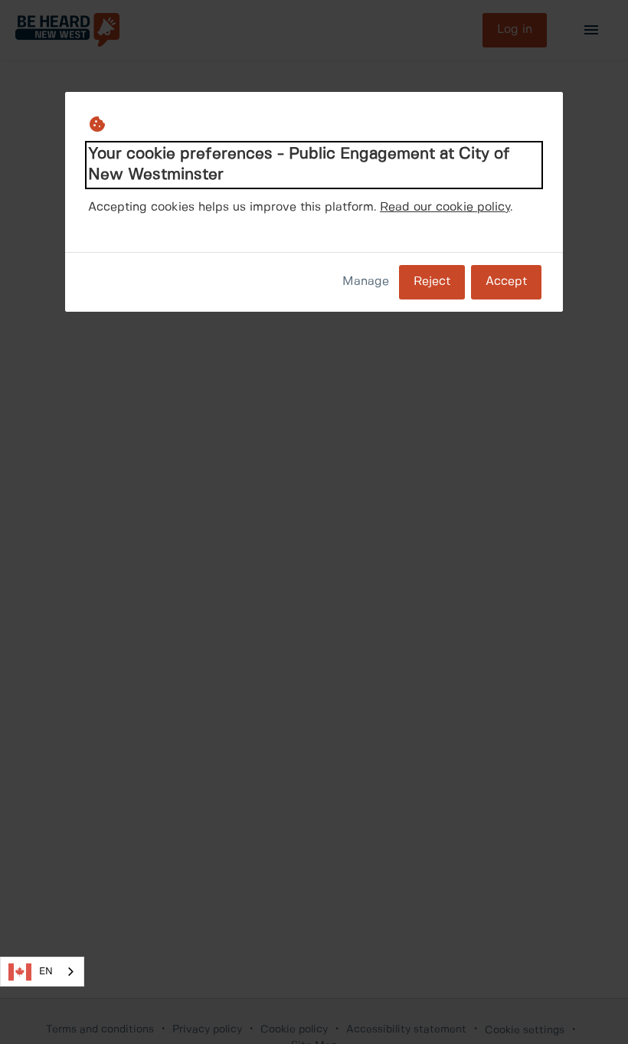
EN (46, 972)
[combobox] (42, 972)
